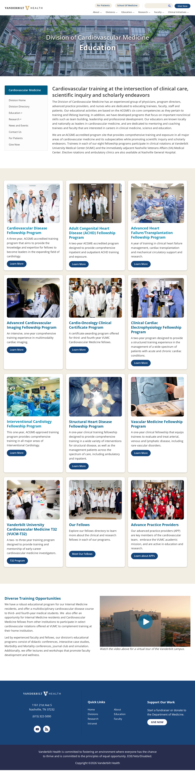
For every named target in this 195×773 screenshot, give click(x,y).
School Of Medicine (127, 5)
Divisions (110, 12)
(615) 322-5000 (42, 716)
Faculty (158, 12)
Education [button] (14, 113)
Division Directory (19, 106)
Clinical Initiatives (177, 12)
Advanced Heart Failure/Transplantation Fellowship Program (152, 233)
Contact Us (15, 132)
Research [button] (14, 119)
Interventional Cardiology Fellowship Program (29, 423)
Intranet (92, 723)
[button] (17, 264)
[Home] (25, 7)
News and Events (18, 125)
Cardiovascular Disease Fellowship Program (27, 230)
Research (143, 12)
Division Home (17, 100)
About (96, 12)
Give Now (182, 6)
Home (91, 709)
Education (126, 12)
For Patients (103, 5)
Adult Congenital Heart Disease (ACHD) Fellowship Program (92, 233)
